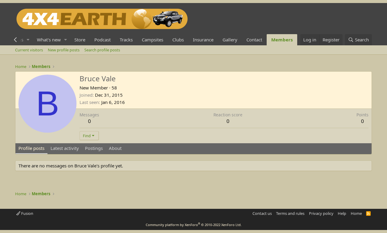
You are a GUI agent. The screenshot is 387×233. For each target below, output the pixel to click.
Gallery (230, 40)
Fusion (26, 213)
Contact (254, 40)
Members (282, 40)
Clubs (178, 40)
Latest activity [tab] (64, 148)
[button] (28, 39)
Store (79, 40)
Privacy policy (321, 213)
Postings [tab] (94, 148)
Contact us (262, 213)
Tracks (126, 40)
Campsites (152, 40)
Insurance (203, 40)
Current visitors (29, 50)
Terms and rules (290, 213)
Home (356, 213)
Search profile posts (102, 50)
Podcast (102, 40)
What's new (49, 40)
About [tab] (115, 148)
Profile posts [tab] (31, 148)
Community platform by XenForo (194, 224)
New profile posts (64, 50)
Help (342, 213)
